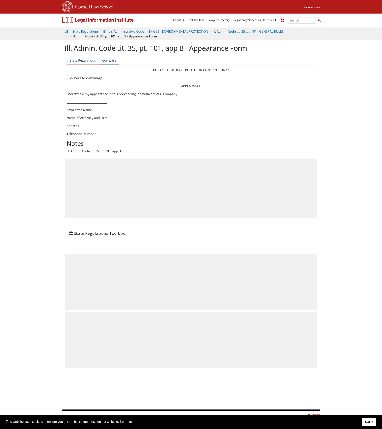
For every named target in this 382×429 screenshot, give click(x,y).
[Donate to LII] (282, 20)
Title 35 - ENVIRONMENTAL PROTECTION (178, 31)
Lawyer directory (219, 20)
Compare (109, 60)
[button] (319, 20)
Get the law (196, 20)
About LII (179, 20)
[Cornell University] (67, 6)
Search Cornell (312, 7)
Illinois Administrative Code (123, 31)
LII (66, 31)
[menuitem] (179, 20)
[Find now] (319, 20)
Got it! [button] (369, 421)
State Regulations (85, 31)
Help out (268, 20)
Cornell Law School (93, 6)
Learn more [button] (128, 421)
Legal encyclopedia (246, 20)
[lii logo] (106, 20)
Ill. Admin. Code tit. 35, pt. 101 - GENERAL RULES (248, 31)
